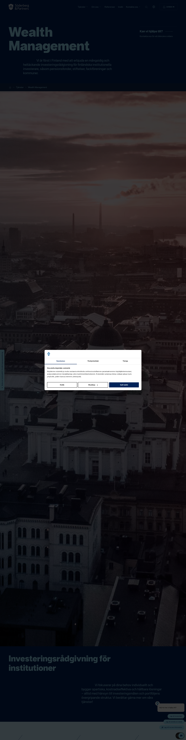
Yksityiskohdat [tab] (93, 361)
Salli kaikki (124, 385)
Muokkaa (91, 385)
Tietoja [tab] (125, 361)
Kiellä (62, 385)
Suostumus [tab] (60, 361)
